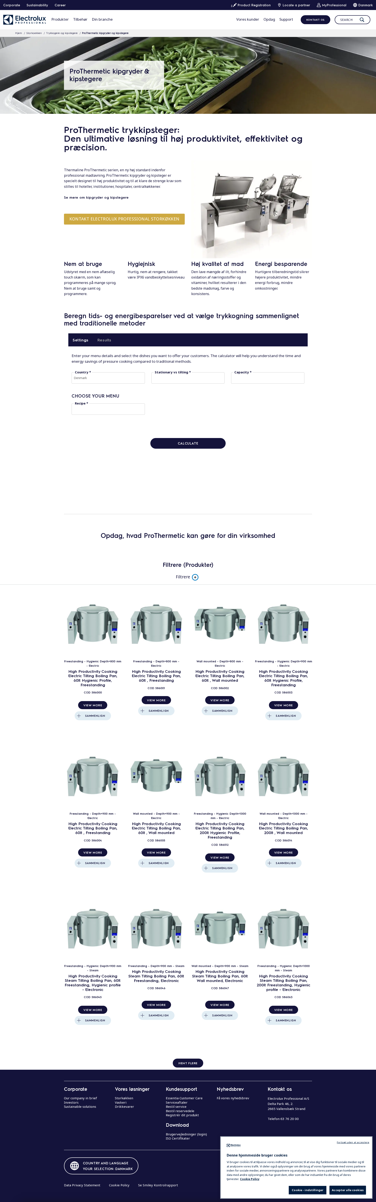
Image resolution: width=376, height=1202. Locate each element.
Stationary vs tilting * (173, 372)
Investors (71, 1102)
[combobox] (108, 378)
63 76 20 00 (289, 1118)
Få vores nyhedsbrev (233, 1098)
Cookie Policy (119, 1185)
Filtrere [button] (183, 577)
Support (286, 19)
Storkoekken (34, 33)
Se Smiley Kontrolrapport (158, 1185)
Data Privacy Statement (82, 1185)
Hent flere (188, 1063)
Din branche (102, 19)
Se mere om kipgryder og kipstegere (96, 197)
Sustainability (37, 5)
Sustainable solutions (80, 1106)
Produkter (60, 19)
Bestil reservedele (180, 1111)
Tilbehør (80, 19)
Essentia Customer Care (184, 1098)
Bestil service (176, 1106)
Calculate (188, 443)
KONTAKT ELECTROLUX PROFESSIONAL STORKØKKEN (124, 219)
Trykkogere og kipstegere (62, 33)
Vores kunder (247, 19)
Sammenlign (95, 715)
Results (104, 339)
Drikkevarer (124, 1106)
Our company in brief (80, 1098)
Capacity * (243, 372)
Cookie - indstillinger (307, 1190)
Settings (81, 339)
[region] (296, 1167)
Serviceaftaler (177, 1102)
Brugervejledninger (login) (186, 1134)
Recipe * (81, 403)
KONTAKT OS (315, 19)
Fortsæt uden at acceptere (353, 1142)
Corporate (11, 5)
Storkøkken (124, 1098)
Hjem (18, 33)
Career (60, 5)
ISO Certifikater (178, 1138)
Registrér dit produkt (182, 1115)
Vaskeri (120, 1102)
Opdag (269, 19)
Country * (83, 372)
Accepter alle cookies (348, 1190)
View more (92, 705)
